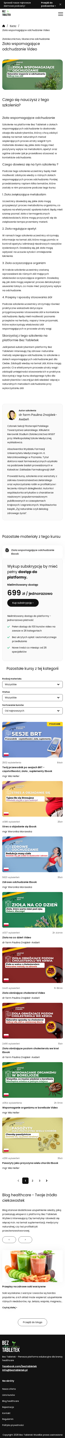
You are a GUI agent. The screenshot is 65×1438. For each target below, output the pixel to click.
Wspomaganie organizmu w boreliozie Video (30, 1107)
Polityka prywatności (13, 1425)
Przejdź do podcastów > (48, 4)
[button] (60, 14)
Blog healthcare (10, 1401)
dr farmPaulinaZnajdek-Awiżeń (21, 942)
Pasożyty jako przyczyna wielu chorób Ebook (30, 1163)
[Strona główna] (9, 14)
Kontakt (6, 1413)
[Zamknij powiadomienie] (60, 4)
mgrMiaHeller (11, 776)
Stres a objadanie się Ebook (19, 826)
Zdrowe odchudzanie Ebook (19, 882)
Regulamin (7, 1419)
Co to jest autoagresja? (17, 1286)
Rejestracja (8, 1407)
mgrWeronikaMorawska (17, 831)
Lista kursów (8, 1395)
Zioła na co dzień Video (16, 937)
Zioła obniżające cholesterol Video (23, 993)
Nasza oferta (9, 1388)
